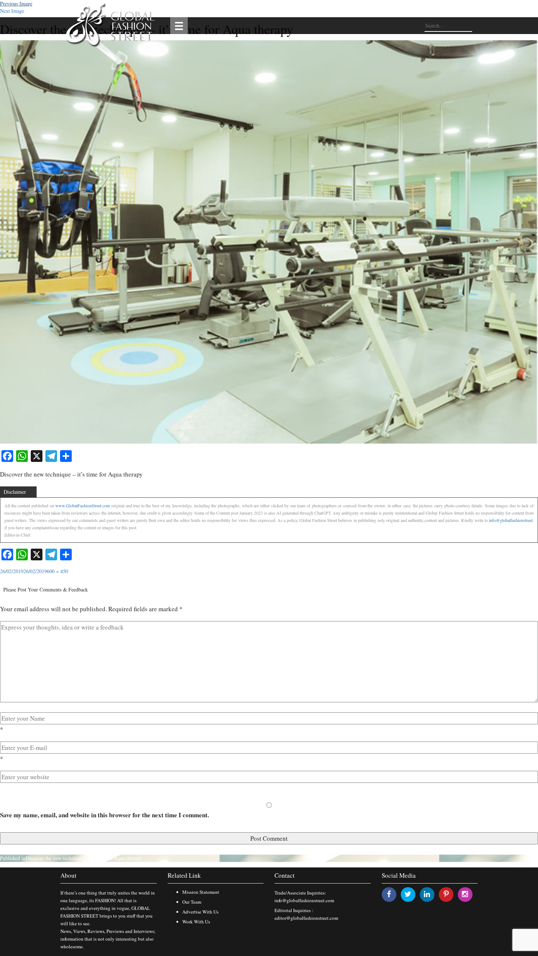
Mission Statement (200, 892)
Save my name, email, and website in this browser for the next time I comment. (104, 814)
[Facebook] (389, 894)
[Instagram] (465, 894)
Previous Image (16, 3)
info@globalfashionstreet (511, 520)
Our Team (191, 902)
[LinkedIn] (427, 894)
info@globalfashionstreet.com (304, 900)
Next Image (12, 10)
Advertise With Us (200, 911)
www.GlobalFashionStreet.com (82, 505)
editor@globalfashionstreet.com (306, 918)
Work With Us (196, 921)
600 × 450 (57, 571)
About (68, 875)
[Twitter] (407, 894)
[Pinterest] (446, 894)
